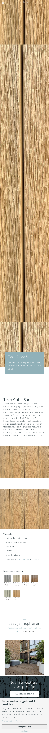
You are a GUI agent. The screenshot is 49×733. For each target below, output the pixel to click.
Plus (19, 559)
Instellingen (24, 731)
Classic (36, 559)
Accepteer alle (24, 726)
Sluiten (19, 721)
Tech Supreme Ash (28, 631)
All (17, 631)
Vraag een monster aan (24, 694)
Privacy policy (8, 721)
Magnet (26, 559)
